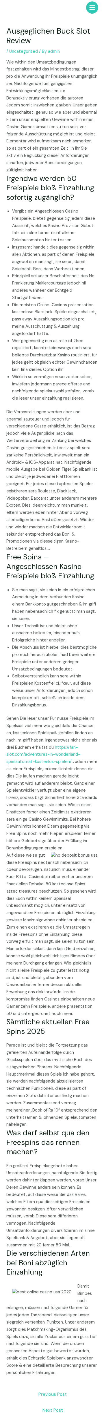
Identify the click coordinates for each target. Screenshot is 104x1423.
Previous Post (52, 1394)
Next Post (52, 1410)
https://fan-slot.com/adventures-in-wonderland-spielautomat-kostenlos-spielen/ (43, 755)
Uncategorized (23, 51)
